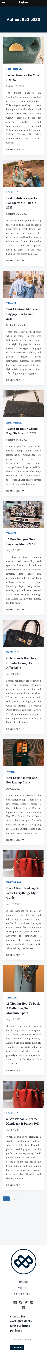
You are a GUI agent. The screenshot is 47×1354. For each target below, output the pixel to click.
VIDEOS (23, 1288)
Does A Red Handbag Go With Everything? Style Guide (22, 893)
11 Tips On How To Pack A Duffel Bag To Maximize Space (23, 1008)
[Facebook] (20, 1302)
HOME (23, 1281)
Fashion (12, 192)
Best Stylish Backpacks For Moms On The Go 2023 (21, 202)
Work (10, 771)
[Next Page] (22, 1199)
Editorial (14, 68)
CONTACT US (23, 1294)
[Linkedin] (32, 1302)
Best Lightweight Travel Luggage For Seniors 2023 (22, 314)
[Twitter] (26, 1302)
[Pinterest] (23, 1308)
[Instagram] (15, 1302)
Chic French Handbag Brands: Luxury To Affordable (21, 663)
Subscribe (17, 1347)
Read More (15, 149)
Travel (11, 303)
